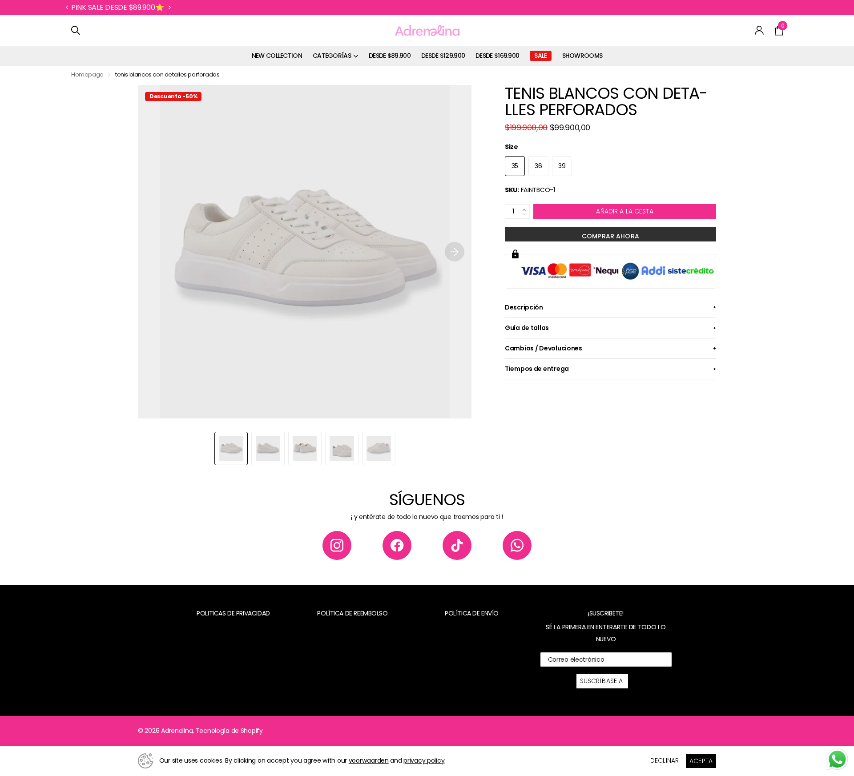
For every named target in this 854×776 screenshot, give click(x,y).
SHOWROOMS (582, 55)
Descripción (524, 307)
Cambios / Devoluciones (543, 348)
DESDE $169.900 (497, 55)
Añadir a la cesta (624, 211)
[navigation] (231, 448)
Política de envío (472, 613)
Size (511, 146)
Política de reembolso (352, 613)
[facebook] (397, 545)
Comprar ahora (610, 236)
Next (169, 7)
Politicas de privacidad (233, 613)
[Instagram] (336, 545)
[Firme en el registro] (759, 30)
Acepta (701, 760)
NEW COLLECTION (277, 55)
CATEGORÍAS (332, 55)
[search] (75, 30)
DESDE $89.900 (390, 55)
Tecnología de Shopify (229, 730)
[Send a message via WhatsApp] (837, 759)
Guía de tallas (527, 327)
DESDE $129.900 (443, 55)
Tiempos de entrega (537, 368)
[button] (66, 7)
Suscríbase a (602, 680)
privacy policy (423, 760)
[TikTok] (457, 545)
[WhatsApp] (517, 545)
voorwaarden (369, 760)
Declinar (664, 760)
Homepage (87, 74)
